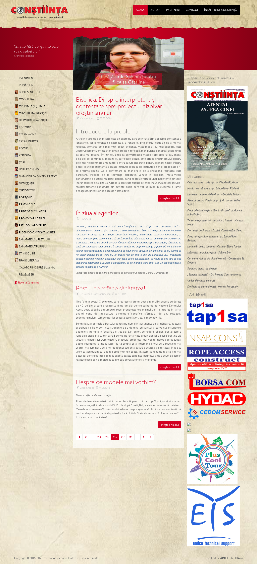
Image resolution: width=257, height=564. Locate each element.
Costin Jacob (87, 387)
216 (115, 437)
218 (130, 437)
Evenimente (27, 78)
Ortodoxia (27, 190)
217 (122, 437)
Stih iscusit (27, 253)
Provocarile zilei (32, 218)
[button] (81, 63)
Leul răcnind (29, 169)
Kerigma (25, 155)
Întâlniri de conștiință (220, 10)
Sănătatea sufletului (34, 239)
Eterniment (27, 134)
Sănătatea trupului (33, 246)
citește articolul (169, 198)
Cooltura (26, 99)
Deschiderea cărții (33, 120)
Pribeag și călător (32, 211)
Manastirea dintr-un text (38, 176)
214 (99, 437)
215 (107, 437)
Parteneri (173, 10)
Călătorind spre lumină (37, 267)
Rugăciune (27, 85)
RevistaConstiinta (29, 282)
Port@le (25, 197)
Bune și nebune (30, 92)
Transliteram (29, 260)
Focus (23, 148)
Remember (26, 274)
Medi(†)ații (26, 183)
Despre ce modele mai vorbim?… (117, 382)
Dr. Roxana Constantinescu (95, 294)
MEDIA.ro (231, 558)
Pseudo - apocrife (32, 225)
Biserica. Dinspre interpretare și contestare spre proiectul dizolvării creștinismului (120, 106)
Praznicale (27, 204)
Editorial (26, 127)
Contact (192, 10)
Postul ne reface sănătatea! (110, 288)
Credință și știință (32, 106)
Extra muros (28, 141)
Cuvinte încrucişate (34, 113)
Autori (155, 10)
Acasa (140, 10)
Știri (22, 162)
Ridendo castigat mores (37, 232)
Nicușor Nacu (87, 118)
